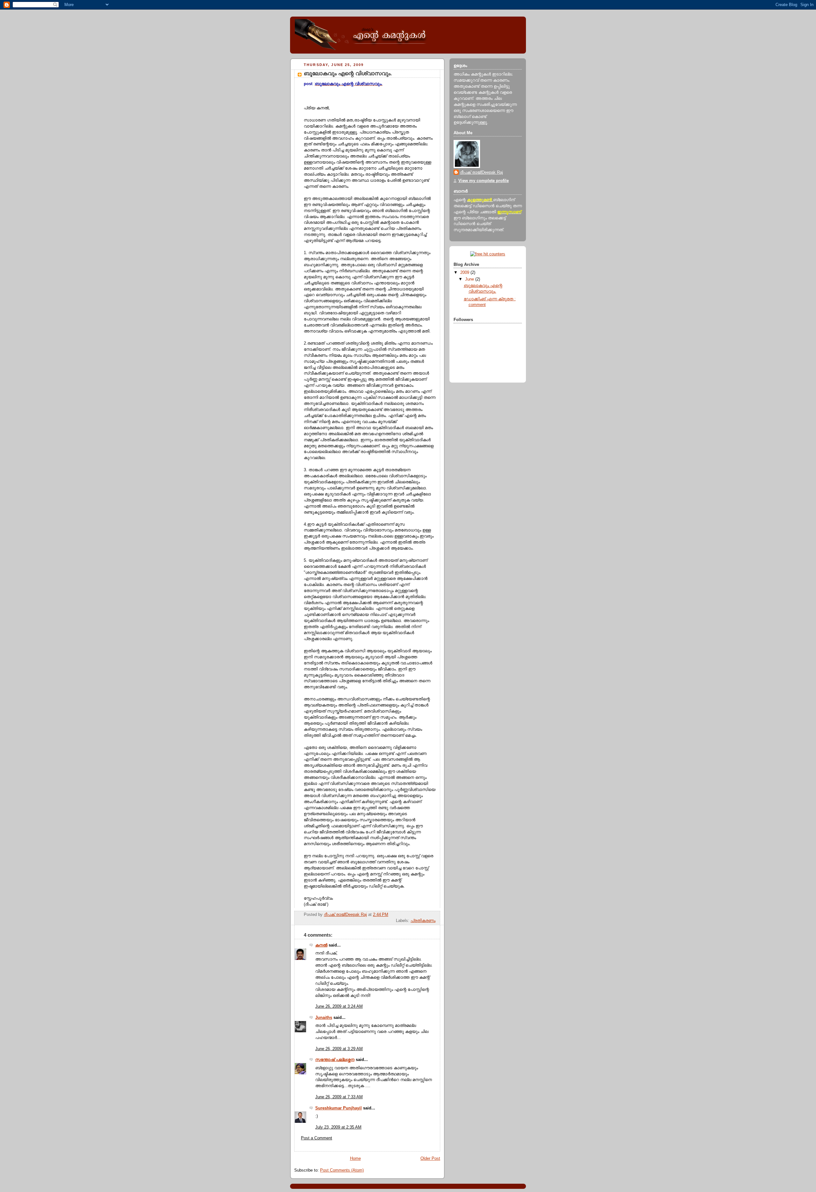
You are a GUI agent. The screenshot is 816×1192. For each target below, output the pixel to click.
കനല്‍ (321, 945)
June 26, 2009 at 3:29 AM (339, 1049)
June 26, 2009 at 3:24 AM (339, 1006)
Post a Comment (316, 1138)
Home (355, 1158)
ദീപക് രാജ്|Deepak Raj (481, 172)
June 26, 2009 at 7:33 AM (339, 1097)
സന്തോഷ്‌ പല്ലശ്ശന (334, 1059)
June (470, 279)
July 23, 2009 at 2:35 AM (338, 1127)
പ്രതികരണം (423, 920)
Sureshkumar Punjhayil (338, 1108)
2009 (465, 272)
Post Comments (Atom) (342, 1170)
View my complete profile (483, 181)
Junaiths (323, 1017)
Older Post (430, 1158)
